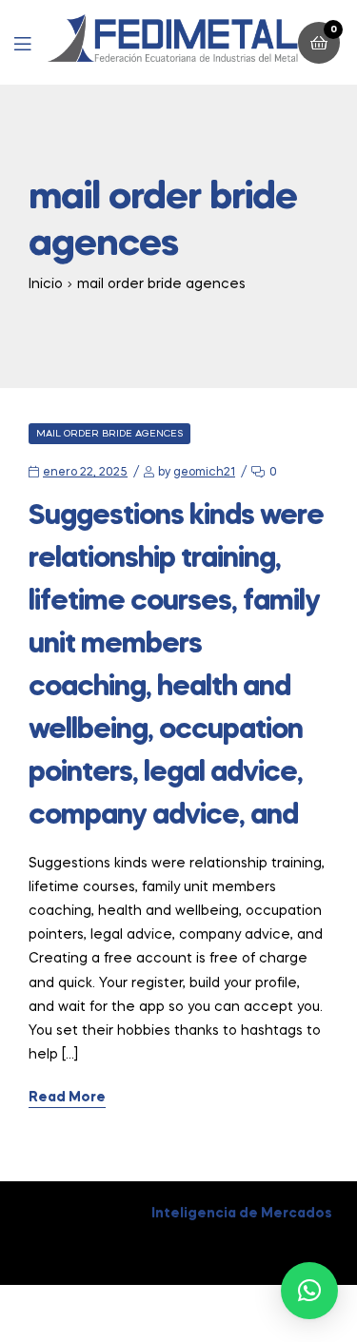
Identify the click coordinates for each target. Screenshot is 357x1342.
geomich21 (204, 472)
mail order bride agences (109, 433)
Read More (67, 1097)
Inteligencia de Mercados (241, 1213)
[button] (309, 1290)
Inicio (46, 284)
